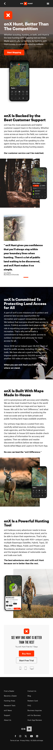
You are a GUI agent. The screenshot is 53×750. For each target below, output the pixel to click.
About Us (7, 720)
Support (7, 715)
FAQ (29, 705)
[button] (6, 3)
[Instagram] (20, 736)
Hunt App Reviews (34, 720)
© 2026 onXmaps (37, 740)
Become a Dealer (10, 696)
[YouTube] (31, 736)
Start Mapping (14, 52)
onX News (8, 710)
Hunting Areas (9, 701)
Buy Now (26, 653)
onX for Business (34, 715)
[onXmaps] (26, 729)
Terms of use (14, 740)
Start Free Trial (26, 660)
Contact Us (31, 691)
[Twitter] (25, 736)
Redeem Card (32, 701)
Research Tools (9, 705)
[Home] (26, 3)
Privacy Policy (25, 740)
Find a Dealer (9, 691)
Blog (29, 696)
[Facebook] (15, 736)
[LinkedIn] (37, 736)
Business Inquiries (34, 710)
